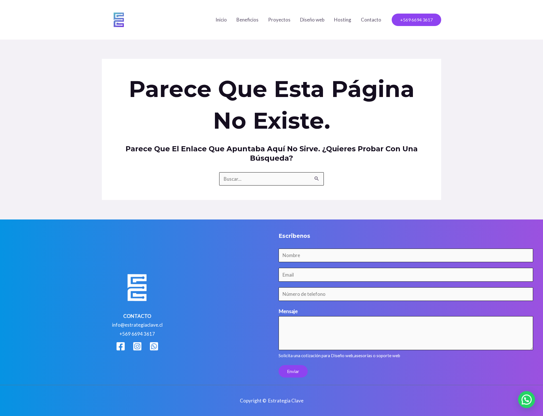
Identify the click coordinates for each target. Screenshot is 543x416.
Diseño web (312, 20)
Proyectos (279, 20)
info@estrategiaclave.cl (137, 325)
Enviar (293, 371)
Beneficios (247, 20)
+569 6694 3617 (137, 334)
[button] (416, 20)
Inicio (221, 20)
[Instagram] (137, 346)
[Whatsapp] (154, 346)
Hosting (342, 20)
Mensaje (288, 311)
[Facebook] (120, 346)
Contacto (371, 20)
